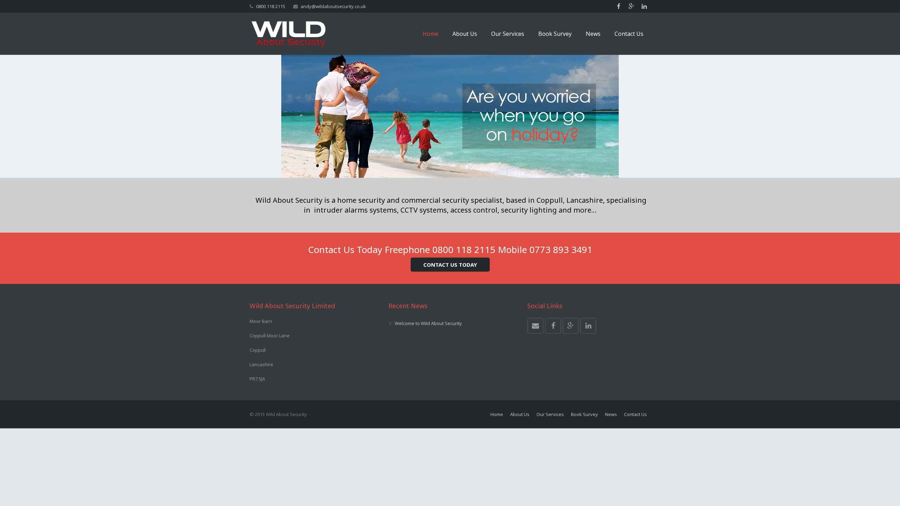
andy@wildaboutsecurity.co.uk (333, 6)
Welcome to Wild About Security (428, 323)
